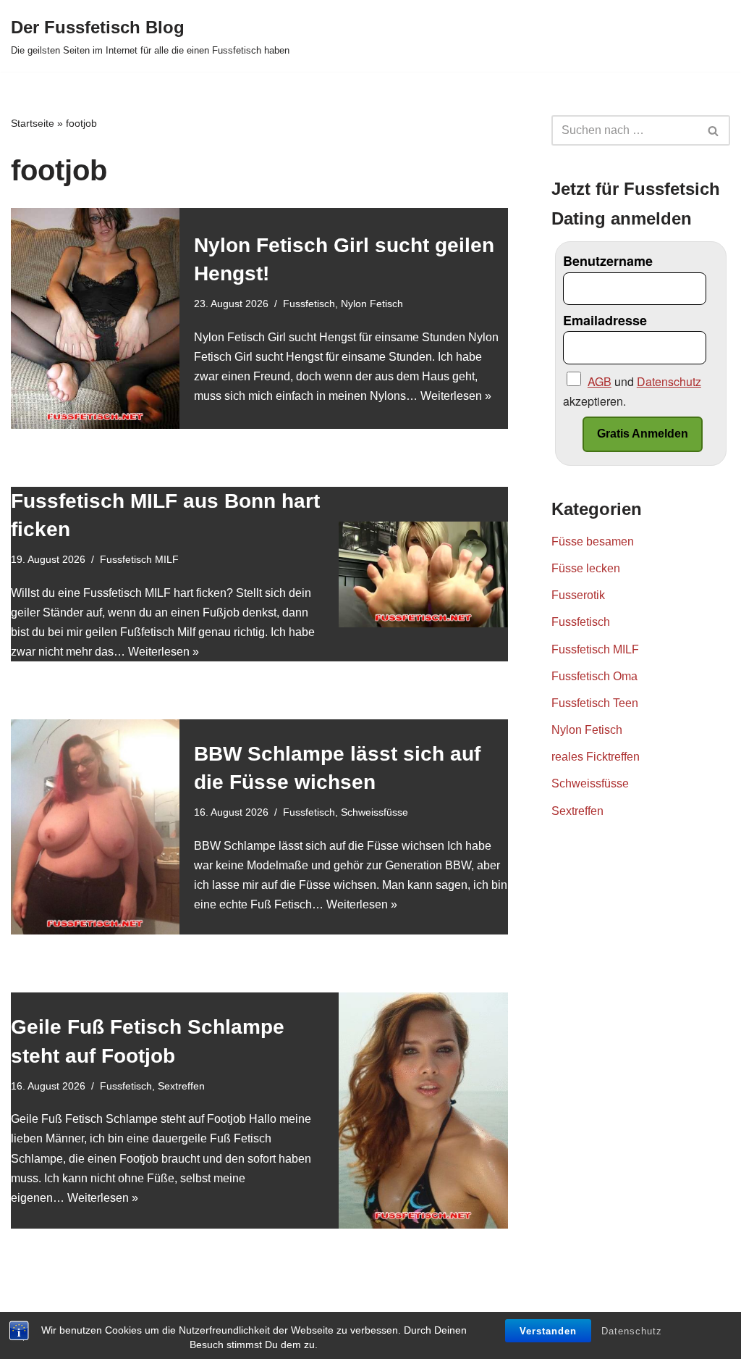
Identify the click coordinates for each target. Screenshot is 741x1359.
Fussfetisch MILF (139, 559)
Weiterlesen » (455, 396)
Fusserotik (578, 595)
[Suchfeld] (714, 130)
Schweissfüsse (374, 812)
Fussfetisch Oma (594, 676)
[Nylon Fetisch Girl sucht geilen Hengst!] (95, 318)
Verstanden (548, 1331)
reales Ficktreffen (595, 756)
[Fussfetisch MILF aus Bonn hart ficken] (423, 574)
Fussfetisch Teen (594, 703)
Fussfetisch (309, 303)
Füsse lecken (585, 568)
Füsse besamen (592, 541)
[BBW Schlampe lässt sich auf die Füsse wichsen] (95, 826)
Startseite (32, 123)
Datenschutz (631, 1331)
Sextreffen (181, 1086)
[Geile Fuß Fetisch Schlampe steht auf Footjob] (423, 1110)
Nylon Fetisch (372, 303)
